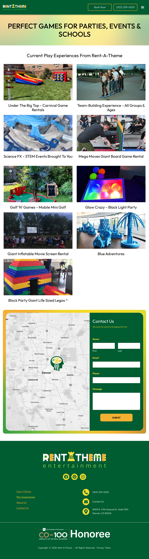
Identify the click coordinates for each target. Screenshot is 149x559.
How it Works (23, 491)
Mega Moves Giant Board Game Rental (111, 156)
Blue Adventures (111, 253)
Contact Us (22, 507)
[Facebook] (66, 477)
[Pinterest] (74, 477)
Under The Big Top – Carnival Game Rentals (38, 107)
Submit (116, 417)
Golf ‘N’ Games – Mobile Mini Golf (38, 207)
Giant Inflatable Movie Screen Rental (38, 253)
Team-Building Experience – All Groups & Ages (111, 107)
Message (97, 389)
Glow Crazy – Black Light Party (111, 207)
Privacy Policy (104, 547)
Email (96, 358)
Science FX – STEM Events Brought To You (38, 156)
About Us (21, 502)
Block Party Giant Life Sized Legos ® (38, 300)
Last (120, 351)
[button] (142, 7)
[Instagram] (83, 477)
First (95, 351)
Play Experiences (25, 496)
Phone (97, 373)
